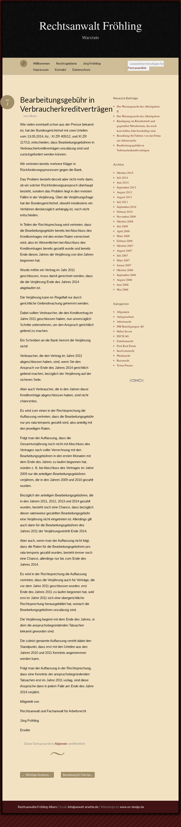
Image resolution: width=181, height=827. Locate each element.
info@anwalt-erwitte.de (83, 807)
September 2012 (126, 187)
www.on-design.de (132, 807)
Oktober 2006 (125, 270)
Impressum (41, 69)
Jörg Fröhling (92, 63)
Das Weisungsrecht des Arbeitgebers (138, 116)
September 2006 (126, 275)
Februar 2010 (125, 212)
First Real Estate (126, 346)
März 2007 (123, 260)
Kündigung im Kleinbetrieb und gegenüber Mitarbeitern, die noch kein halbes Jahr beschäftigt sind (137, 126)
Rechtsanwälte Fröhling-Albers (37, 807)
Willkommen (41, 63)
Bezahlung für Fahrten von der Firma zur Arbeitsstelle (79, 775)
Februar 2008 (125, 241)
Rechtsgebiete (66, 63)
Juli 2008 (122, 226)
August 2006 (124, 280)
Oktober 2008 (125, 221)
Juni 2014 (123, 182)
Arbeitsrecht (124, 322)
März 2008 (123, 236)
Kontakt (60, 69)
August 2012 (124, 192)
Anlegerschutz (125, 317)
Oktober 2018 (125, 173)
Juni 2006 (123, 285)
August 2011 (124, 197)
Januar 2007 (124, 265)
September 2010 (126, 207)
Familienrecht (125, 341)
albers (33, 116)
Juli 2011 (122, 202)
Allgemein (61, 743)
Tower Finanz (125, 365)
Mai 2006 (122, 289)
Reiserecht (123, 360)
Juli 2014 (122, 178)
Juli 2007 (122, 255)
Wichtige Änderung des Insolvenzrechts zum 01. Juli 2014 (38, 775)
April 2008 (123, 231)
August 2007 (124, 251)
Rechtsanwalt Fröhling (90, 25)
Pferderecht (123, 356)
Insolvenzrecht (125, 351)
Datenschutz (81, 69)
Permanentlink (137, 68)
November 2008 (126, 216)
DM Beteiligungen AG (130, 326)
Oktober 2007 (125, 246)
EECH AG (123, 336)
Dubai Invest (124, 331)
